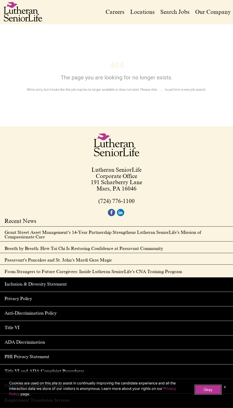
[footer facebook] (111, 212)
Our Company (213, 12)
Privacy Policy (18, 298)
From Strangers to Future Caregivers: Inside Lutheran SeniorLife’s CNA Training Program (93, 271)
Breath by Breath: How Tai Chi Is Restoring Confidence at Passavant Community (84, 248)
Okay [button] (208, 389)
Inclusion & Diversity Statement (36, 283)
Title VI (12, 327)
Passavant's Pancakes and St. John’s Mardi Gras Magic (58, 259)
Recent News (20, 221)
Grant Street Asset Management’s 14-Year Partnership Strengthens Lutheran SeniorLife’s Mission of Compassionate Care (103, 234)
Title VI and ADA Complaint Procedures (44, 371)
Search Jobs (175, 12)
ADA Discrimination (25, 342)
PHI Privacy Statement (27, 356)
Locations (142, 12)
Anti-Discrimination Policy (31, 312)
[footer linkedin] (120, 212)
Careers (115, 12)
